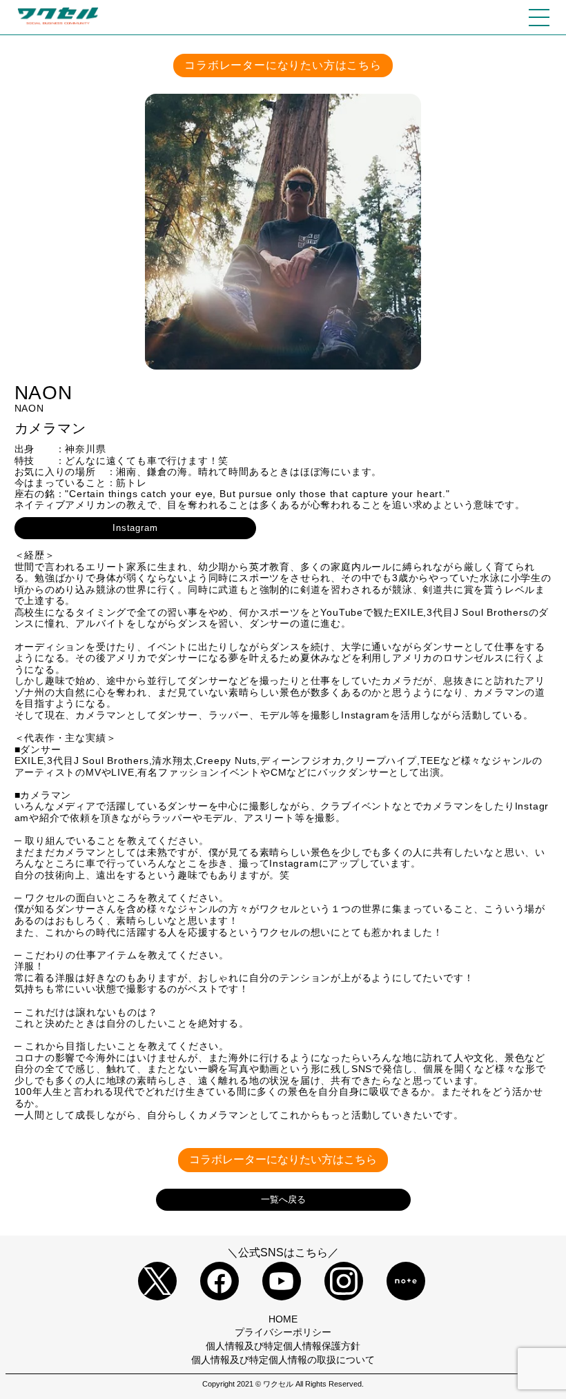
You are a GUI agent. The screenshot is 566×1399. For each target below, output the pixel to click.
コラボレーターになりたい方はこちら (283, 65)
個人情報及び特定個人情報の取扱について (283, 1359)
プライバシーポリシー (283, 1332)
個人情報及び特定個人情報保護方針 (283, 1345)
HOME (283, 1319)
